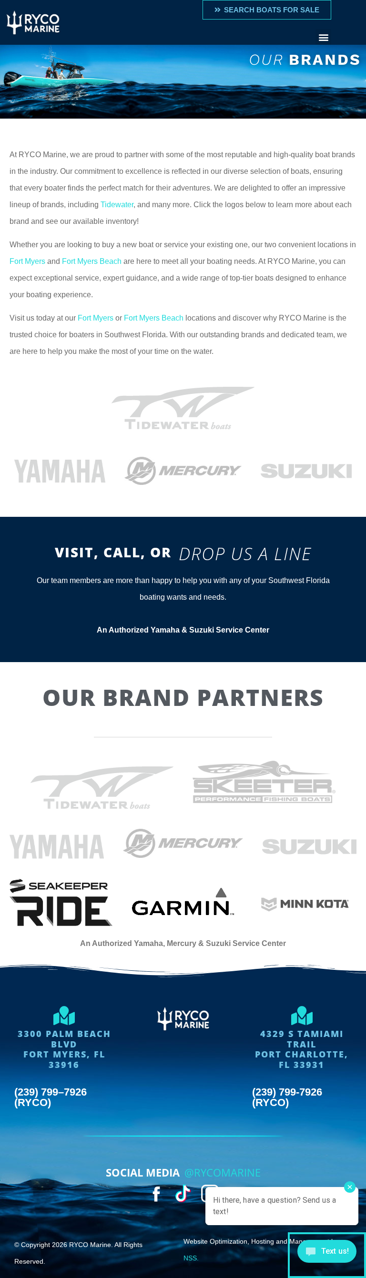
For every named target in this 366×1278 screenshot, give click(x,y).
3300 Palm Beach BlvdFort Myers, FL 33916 (64, 1049)
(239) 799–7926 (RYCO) (50, 1097)
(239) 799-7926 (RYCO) (287, 1097)
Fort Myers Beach (92, 261)
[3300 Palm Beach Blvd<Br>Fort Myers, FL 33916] (64, 1015)
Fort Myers (27, 261)
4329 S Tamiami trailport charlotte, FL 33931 (301, 1049)
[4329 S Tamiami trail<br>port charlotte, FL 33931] (301, 1015)
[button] (323, 37)
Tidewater (117, 205)
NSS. (191, 1258)
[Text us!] (327, 1255)
